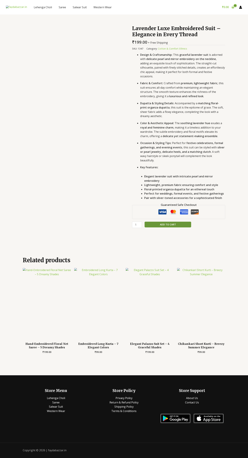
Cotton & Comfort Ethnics (172, 48)
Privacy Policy (124, 398)
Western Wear (102, 7)
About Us (192, 398)
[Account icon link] (240, 7)
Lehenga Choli (43, 7)
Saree (62, 7)
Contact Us (192, 402)
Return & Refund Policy (124, 402)
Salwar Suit (80, 7)
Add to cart (168, 224)
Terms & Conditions (123, 411)
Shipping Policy (124, 406)
